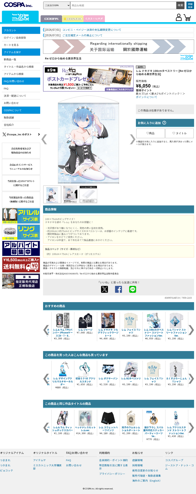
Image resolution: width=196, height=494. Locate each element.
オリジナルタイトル (45, 453)
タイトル (181, 133)
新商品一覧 (10, 59)
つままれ (5, 460)
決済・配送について (15, 95)
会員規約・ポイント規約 (113, 460)
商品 (151, 133)
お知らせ (137, 453)
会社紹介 (9, 125)
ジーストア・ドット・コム (179, 466)
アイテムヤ (39, 460)
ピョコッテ (6, 470)
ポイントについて (146, 97)
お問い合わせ (11, 103)
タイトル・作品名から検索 (19, 66)
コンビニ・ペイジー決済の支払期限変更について (91, 30)
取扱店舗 (9, 117)
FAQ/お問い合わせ (77, 453)
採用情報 (137, 465)
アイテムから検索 (14, 74)
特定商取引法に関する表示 (113, 466)
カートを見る (11, 45)
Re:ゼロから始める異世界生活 (63, 58)
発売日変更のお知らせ (145, 470)
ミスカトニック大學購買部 (47, 466)
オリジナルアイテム (12, 453)
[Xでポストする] (104, 292)
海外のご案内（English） (147, 480)
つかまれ (5, 465)
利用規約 (104, 453)
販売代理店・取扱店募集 (146, 475)
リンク (169, 453)
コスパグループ (174, 460)
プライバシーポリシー (112, 473)
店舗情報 (137, 460)
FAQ (6, 88)
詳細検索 (190, 5)
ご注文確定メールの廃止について (82, 35)
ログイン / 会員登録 (15, 37)
